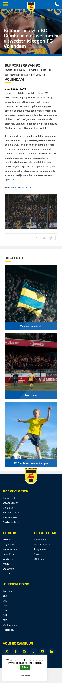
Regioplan (8, 629)
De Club (9, 533)
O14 (5, 615)
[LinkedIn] (51, 651)
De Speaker (9, 568)
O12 (5, 620)
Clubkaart (8, 507)
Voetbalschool (10, 625)
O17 (5, 605)
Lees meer (24, 675)
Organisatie (9, 544)
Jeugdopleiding (16, 584)
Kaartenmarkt (10, 517)
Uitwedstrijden (10, 502)
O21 (5, 596)
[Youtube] (42, 651)
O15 (5, 610)
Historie (7, 539)
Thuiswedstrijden (12, 498)
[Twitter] (6, 651)
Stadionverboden (12, 522)
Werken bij (8, 559)
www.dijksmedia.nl (21, 187)
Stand (37, 554)
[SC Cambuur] (31, 6)
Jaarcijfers (8, 554)
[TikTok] (33, 651)
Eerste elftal (45, 533)
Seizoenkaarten (11, 512)
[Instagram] (24, 651)
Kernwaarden (10, 549)
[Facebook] (15, 651)
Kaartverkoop (15, 491)
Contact (7, 573)
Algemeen (8, 591)
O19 (5, 600)
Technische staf (42, 544)
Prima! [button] (25, 667)
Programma (40, 549)
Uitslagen (39, 559)
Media (6, 563)
